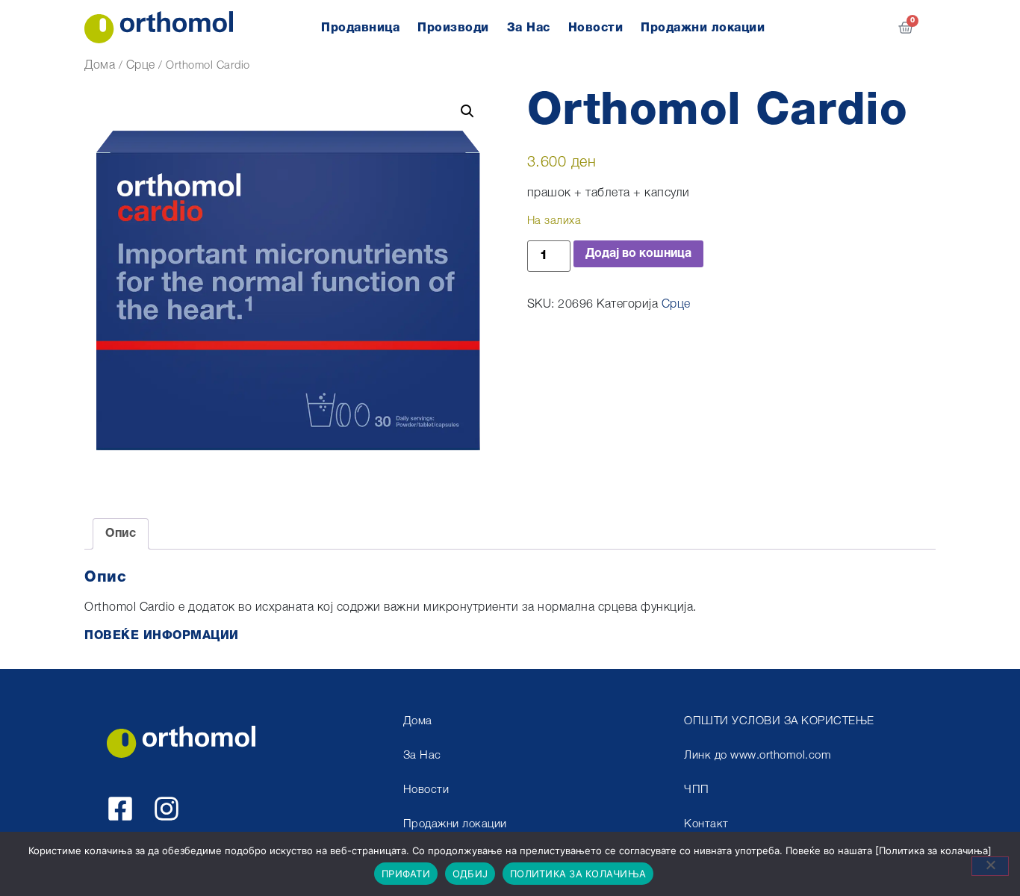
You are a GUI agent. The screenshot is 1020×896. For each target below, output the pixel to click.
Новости (595, 28)
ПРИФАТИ (406, 874)
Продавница (360, 28)
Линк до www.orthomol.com (757, 756)
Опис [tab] (120, 534)
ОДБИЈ (470, 874)
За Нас (528, 28)
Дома (99, 66)
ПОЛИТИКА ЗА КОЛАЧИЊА (578, 874)
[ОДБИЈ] (990, 866)
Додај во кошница (638, 254)
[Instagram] (166, 808)
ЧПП (696, 790)
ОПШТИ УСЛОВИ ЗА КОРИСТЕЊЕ (779, 721)
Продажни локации (703, 28)
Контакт (706, 824)
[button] (467, 111)
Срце (140, 66)
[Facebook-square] (120, 808)
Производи (453, 28)
